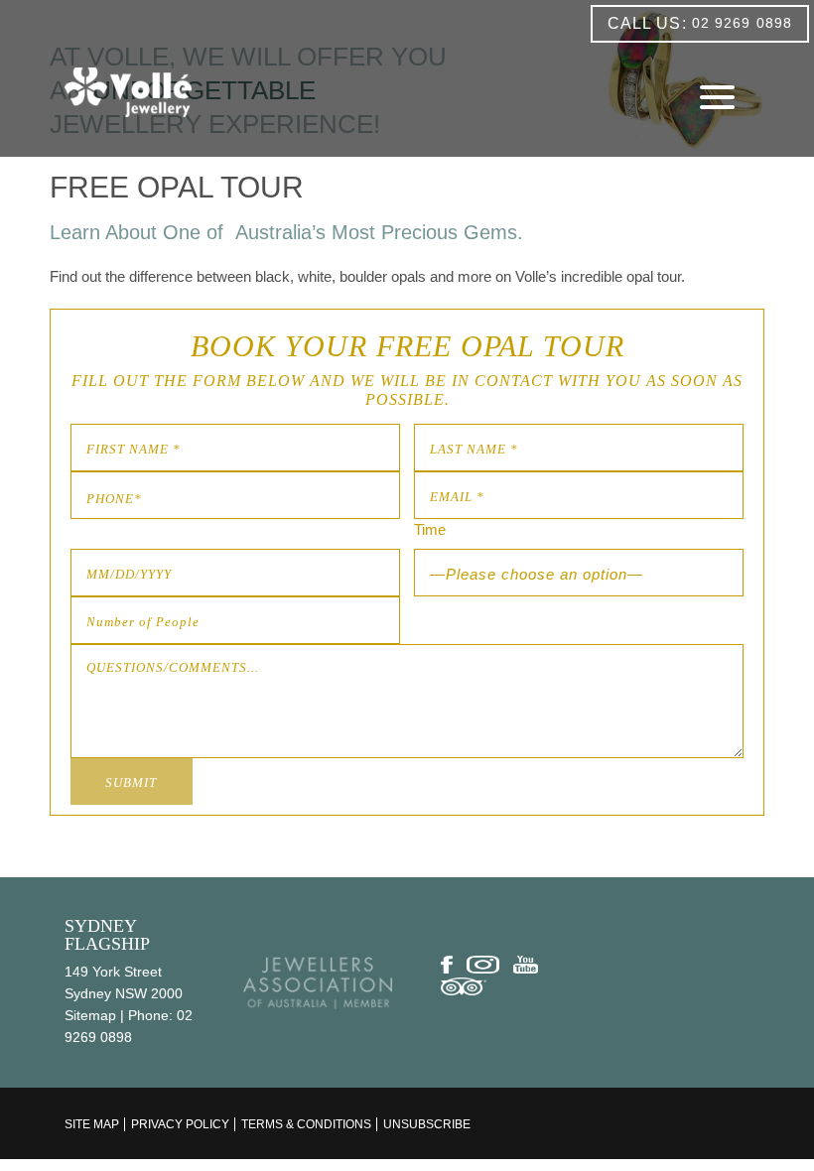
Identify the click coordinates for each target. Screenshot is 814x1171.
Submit (131, 782)
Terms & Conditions (306, 1124)
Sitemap (90, 1015)
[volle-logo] (128, 92)
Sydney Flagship (107, 935)
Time (430, 529)
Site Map (92, 1124)
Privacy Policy (180, 1124)
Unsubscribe (427, 1124)
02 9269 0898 (700, 23)
